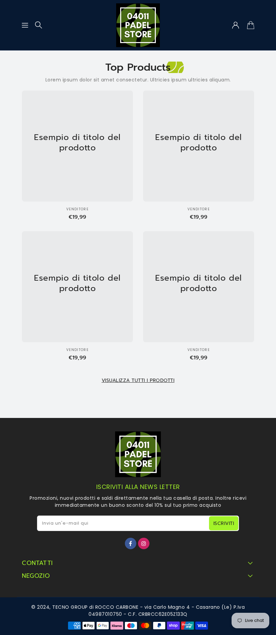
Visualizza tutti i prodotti (138, 380)
